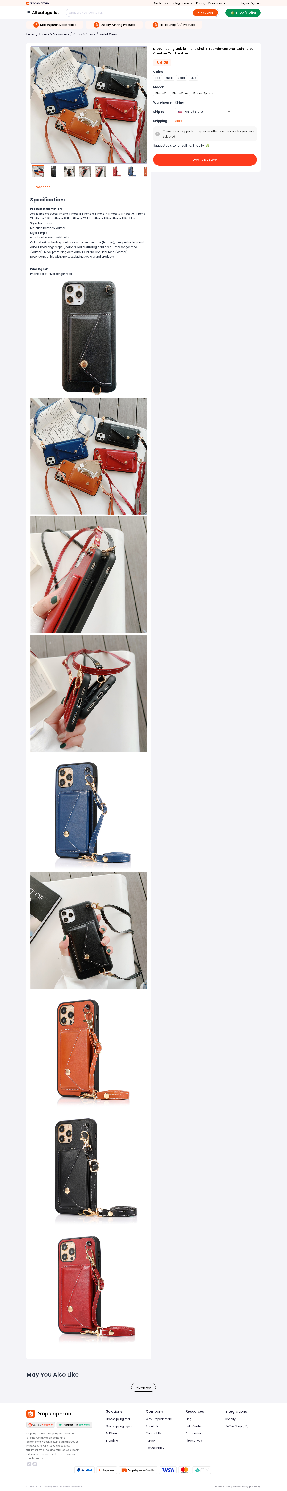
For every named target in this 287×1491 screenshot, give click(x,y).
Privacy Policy (240, 1486)
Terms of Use (223, 1486)
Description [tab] (41, 187)
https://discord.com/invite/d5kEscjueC (35, 1464)
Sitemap (255, 1486)
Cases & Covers (84, 34)
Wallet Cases (108, 34)
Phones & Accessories (54, 34)
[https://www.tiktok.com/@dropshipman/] (29, 1464)
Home (30, 34)
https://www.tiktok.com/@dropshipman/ (29, 1464)
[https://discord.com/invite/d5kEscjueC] (34, 1464)
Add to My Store (205, 160)
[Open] (229, 112)
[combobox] (198, 111)
